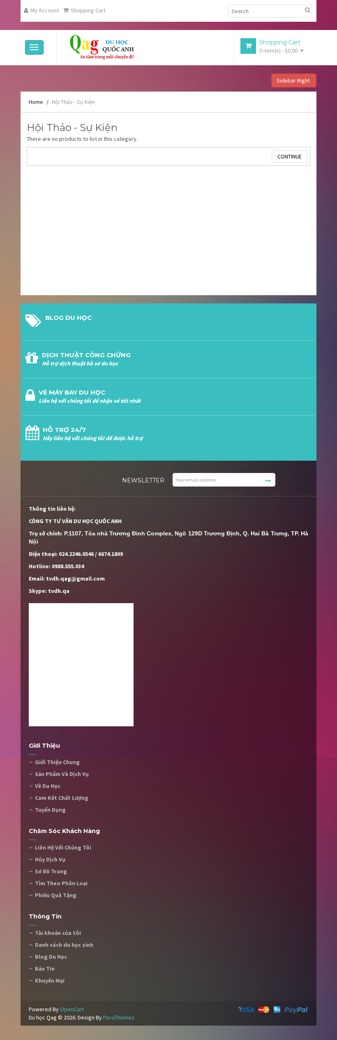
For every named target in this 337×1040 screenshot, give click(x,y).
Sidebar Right (294, 80)
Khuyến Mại (50, 980)
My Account (44, 10)
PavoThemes (118, 1017)
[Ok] (268, 481)
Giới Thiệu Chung (57, 762)
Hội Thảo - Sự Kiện (73, 102)
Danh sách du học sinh (64, 944)
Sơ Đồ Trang (51, 871)
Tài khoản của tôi (58, 933)
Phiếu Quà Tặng (55, 895)
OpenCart (72, 1009)
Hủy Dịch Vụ (50, 859)
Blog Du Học (51, 956)
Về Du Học (47, 786)
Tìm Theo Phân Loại (61, 883)
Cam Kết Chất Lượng (61, 797)
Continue (289, 156)
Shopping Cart (88, 10)
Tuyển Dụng (50, 809)
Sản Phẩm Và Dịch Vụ (62, 774)
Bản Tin (45, 968)
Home (36, 102)
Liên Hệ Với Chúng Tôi (63, 847)
